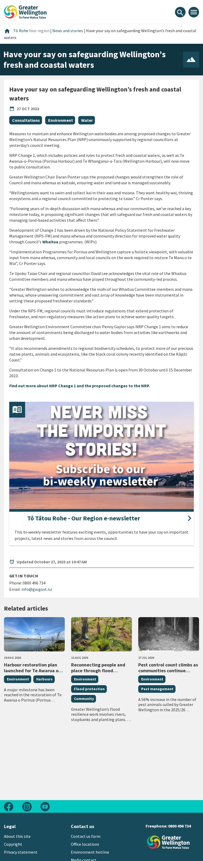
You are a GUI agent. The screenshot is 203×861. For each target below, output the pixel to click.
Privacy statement (21, 852)
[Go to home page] (25, 11)
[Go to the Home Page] (168, 842)
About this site (17, 836)
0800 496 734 (179, 826)
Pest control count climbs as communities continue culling (168, 670)
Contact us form (85, 836)
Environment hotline (90, 852)
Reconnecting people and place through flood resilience (98, 670)
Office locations (85, 844)
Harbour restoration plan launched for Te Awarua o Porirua (31, 670)
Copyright (13, 844)
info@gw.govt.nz (36, 589)
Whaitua (50, 241)
